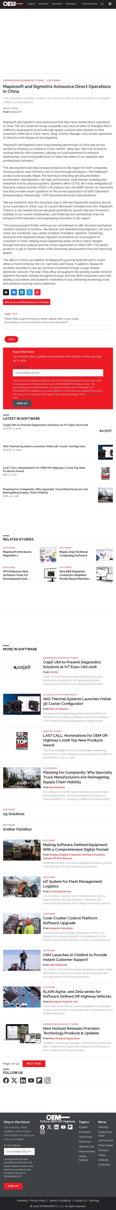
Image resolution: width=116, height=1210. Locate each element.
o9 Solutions (57, 787)
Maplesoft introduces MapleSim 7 (17, 553)
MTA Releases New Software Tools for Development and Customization (15, 575)
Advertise (22, 1200)
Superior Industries (61, 928)
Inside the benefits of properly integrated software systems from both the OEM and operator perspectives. (77, 864)
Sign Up (22, 403)
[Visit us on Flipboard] (39, 1080)
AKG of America (59, 708)
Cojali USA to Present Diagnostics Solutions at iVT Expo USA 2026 (45, 424)
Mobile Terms (92, 394)
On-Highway (50, 768)
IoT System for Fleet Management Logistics (72, 883)
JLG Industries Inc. (61, 891)
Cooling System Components (60, 694)
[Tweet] (30, 292)
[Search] (102, 4)
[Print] (6, 292)
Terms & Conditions (60, 1200)
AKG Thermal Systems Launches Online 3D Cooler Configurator (44, 446)
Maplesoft (15, 111)
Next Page (34, 1063)
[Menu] (110, 4)
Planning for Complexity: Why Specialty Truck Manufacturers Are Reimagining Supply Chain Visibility (45, 490)
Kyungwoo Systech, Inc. (64, 1001)
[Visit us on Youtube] (31, 1080)
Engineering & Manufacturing (23, 80)
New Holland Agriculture (65, 1038)
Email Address (22, 367)
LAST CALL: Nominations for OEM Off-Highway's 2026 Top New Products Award (44, 469)
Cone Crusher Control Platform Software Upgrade (70, 920)
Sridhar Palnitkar (17, 829)
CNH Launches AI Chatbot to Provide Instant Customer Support (75, 957)
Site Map (94, 1200)
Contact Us (80, 1200)
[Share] (14, 292)
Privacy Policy (26, 397)
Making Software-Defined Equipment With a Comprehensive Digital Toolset (76, 847)
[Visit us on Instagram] (47, 1080)
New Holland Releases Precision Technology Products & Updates (71, 1030)
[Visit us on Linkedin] (23, 1080)
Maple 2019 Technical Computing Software (73, 553)
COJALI (54, 672)
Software (53, 80)
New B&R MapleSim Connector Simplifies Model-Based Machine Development (74, 575)
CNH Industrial (58, 964)
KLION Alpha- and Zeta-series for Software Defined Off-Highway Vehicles (77, 994)
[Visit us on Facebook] (6, 1080)
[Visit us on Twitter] (14, 1080)
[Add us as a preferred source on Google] (37, 292)
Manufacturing (52, 731)
